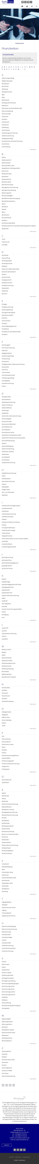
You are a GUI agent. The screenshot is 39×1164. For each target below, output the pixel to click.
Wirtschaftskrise (7, 1041)
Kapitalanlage (6, 582)
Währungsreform (7, 1024)
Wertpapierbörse (7, 1038)
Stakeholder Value (7, 883)
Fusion (4, 386)
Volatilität (5, 997)
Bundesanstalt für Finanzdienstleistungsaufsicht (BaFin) (19, 226)
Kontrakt (4, 606)
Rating (4, 798)
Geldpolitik (5, 413)
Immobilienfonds (7, 508)
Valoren (4, 961)
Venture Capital (6, 972)
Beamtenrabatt (6, 182)
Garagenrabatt (6, 397)
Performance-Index (7, 744)
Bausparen (5, 176)
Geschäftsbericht (7, 427)
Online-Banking (6, 720)
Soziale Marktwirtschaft (9, 878)
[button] (3, 1085)
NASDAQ (4, 690)
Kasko (3, 598)
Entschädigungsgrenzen (9, 326)
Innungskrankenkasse (8, 528)
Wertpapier (5, 1035)
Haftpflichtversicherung (9, 473)
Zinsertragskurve (7, 1068)
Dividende (5, 291)
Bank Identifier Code (8, 165)
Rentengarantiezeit (7, 826)
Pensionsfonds (6, 739)
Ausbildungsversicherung (9, 133)
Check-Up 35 (5, 242)
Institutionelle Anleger (8, 530)
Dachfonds (5, 255)
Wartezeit (5, 1027)
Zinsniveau (5, 1073)
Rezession (5, 837)
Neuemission (6, 696)
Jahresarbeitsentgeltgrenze (10, 563)
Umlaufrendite (6, 934)
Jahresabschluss (7, 560)
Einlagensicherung (7, 307)
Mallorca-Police (6, 649)
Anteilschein (5, 122)
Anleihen (4, 119)
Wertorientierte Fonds (8, 1032)
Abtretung (5, 89)
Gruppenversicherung (8, 462)
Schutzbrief (5, 864)
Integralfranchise (7, 536)
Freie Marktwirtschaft (8, 375)
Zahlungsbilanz (6, 1051)
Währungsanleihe (7, 1021)
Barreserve (5, 171)
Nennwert (5, 693)
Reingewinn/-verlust (8, 809)
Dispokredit (5, 288)
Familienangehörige (8, 356)
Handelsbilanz (6, 478)
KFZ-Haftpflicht (6, 604)
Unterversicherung (7, 951)
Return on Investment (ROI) (10, 834)
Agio (3, 94)
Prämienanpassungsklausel (10, 755)
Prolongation (6, 769)
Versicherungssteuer (8, 989)
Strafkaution (5, 889)
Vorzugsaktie (6, 1008)
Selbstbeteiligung (7, 867)
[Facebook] (22, 2)
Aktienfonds (5, 100)
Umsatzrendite (6, 943)
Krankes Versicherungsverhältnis (12, 609)
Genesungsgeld (6, 419)
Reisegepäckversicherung (9, 812)
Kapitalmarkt (6, 590)
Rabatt (4, 793)
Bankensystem (6, 163)
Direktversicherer (7, 283)
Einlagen (4, 304)
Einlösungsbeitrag (7, 310)
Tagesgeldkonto (6, 902)
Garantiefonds (6, 399)
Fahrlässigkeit (6, 345)
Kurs (3, 617)
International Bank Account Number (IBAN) (15, 538)
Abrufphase (5, 83)
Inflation (4, 519)
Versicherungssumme (8, 992)
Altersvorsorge (6, 114)
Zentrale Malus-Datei (8, 1059)
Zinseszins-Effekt (7, 1070)
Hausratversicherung (8, 481)
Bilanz (4, 204)
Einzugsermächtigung (8, 312)
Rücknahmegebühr (7, 850)
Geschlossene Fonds (8, 432)
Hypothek (5, 495)
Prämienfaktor (6, 758)
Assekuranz (5, 125)
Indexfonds (5, 511)
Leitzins (4, 636)
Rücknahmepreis (7, 853)
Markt (3, 655)
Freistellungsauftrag (8, 378)
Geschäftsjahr (6, 429)
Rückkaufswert (6, 848)
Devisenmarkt (6, 277)
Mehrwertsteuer (7, 658)
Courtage (4, 245)
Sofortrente (5, 875)
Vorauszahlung (6, 1003)
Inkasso (4, 525)
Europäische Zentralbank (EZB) (11, 331)
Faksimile (4, 350)
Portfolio (4, 750)
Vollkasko (4, 1000)
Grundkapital (6, 457)
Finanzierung (6, 359)
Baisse (4, 157)
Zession (4, 1065)
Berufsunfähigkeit (7, 195)
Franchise (5, 369)
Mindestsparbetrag (8, 669)
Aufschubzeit (6, 130)
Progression (5, 766)
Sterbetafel (5, 886)
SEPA (3, 869)
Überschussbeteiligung (9, 926)
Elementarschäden (7, 315)
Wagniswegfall (6, 1019)
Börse (3, 212)
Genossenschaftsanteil (9, 424)
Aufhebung (5, 127)
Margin (4, 652)
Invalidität (5, 541)
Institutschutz (6, 533)
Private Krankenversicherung (10, 763)
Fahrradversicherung (8, 348)
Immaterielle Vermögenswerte (11, 506)
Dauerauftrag (6, 258)
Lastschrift (5, 628)
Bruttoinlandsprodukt (8, 223)
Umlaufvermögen (7, 937)
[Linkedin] (28, 2)
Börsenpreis (5, 215)
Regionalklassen (7, 807)
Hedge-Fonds (6, 489)
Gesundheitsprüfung (8, 440)
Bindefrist (5, 207)
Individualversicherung (9, 514)
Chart (3, 239)
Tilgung (4, 910)
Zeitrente (4, 1054)
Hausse (4, 484)
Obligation (5, 715)
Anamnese (5, 116)
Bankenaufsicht (6, 160)
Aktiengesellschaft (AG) (9, 103)
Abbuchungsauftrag (8, 78)
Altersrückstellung (7, 111)
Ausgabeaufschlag (7, 138)
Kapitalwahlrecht (7, 593)
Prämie (4, 753)
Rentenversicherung (8, 831)
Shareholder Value (7, 872)
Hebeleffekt (5, 487)
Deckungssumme (7, 263)
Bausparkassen (6, 179)
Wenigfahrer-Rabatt (8, 1030)
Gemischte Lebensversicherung (11, 416)
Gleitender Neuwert (8, 451)
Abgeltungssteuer (7, 81)
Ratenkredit (5, 796)
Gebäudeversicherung (8, 402)
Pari (3, 736)
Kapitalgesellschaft (7, 587)
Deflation (4, 266)
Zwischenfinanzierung (8, 1076)
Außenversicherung (8, 136)
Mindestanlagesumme (8, 663)
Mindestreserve (6, 666)
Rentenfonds (6, 823)
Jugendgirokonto (7, 566)
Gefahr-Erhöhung (7, 405)
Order (3, 725)
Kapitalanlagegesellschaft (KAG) (11, 584)
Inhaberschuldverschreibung (11, 522)
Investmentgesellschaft (9, 547)
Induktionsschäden (7, 516)
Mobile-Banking (6, 674)
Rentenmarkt (6, 829)
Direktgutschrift (6, 280)
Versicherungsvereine (8, 994)
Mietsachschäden (7, 660)
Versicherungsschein (8, 986)
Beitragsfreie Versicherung (10, 187)
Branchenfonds (6, 217)
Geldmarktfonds (7, 408)
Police (3, 747)
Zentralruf (5, 1062)
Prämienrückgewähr (8, 761)
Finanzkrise (5, 361)
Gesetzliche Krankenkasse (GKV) (11, 435)
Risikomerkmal (6, 842)
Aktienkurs (5, 105)
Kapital (4, 579)
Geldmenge (5, 410)
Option (4, 723)
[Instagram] (25, 2)
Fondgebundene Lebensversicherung (13, 364)
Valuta (4, 967)
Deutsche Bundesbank (9, 272)
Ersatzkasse (5, 329)
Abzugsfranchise (7, 92)
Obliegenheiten (6, 712)
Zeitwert (4, 1057)
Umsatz (4, 940)
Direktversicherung (7, 285)
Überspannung (6, 932)
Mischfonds (5, 671)
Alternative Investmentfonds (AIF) (12, 108)
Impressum (18, 1157)
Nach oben (33, 149)
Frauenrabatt (6, 372)
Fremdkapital (6, 381)
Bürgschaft (5, 228)
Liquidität (5, 639)
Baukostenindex (7, 174)
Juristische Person (7, 568)
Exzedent (4, 334)
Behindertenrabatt (7, 185)
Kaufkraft (4, 601)
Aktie (3, 97)
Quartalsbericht (6, 780)
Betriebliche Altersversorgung (11, 198)
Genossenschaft (7, 421)
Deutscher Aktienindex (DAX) (10, 269)
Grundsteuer (6, 460)
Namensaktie (6, 687)
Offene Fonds (6, 717)
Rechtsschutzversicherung (10, 804)
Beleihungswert (6, 193)
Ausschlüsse (5, 144)
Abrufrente (5, 86)
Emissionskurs (6, 321)
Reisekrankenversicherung (10, 815)
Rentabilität (5, 820)
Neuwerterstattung (7, 701)
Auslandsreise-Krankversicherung (12, 141)
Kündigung (5, 614)
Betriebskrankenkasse (8, 201)
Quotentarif (5, 782)
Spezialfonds (6, 880)
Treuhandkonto (6, 913)
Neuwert (4, 698)
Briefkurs (4, 220)
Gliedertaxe (5, 454)
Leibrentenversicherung (9, 633)
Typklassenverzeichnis (8, 916)
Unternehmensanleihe (9, 948)
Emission (4, 318)
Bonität (4, 209)
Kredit (4, 612)
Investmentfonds (7, 544)
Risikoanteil (5, 840)
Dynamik (4, 293)
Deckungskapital (7, 261)
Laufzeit (4, 631)
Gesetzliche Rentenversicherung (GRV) (13, 438)
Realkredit (5, 801)
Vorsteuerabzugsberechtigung (11, 1005)
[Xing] (31, 2)
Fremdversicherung (8, 383)
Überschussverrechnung (9, 929)
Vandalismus (6, 970)
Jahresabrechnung (7, 557)
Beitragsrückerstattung (9, 190)
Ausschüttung (6, 147)
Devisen (4, 274)
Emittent (4, 323)
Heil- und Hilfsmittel (8, 492)
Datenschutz (26, 1157)
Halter (4, 476)
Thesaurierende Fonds (9, 907)
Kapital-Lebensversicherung (10, 595)
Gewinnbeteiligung (7, 446)
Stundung (5, 891)
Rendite (4, 818)
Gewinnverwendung (8, 449)
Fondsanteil (5, 367)
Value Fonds (5, 964)
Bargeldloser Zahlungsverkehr (11, 168)
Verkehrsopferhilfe (7, 975)
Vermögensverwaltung (8, 981)
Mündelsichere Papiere (9, 677)
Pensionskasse (6, 742)
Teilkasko (4, 905)
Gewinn (4, 443)
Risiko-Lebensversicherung (10, 845)
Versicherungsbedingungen (10, 983)
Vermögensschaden (8, 978)
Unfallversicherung (7, 945)
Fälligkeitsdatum (7, 353)
